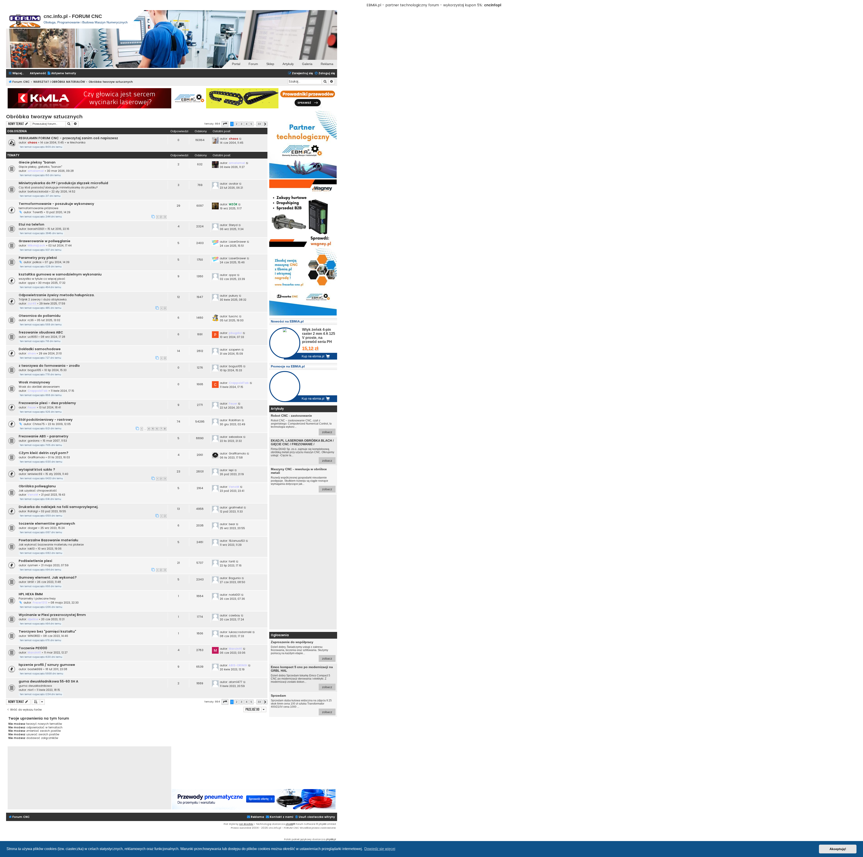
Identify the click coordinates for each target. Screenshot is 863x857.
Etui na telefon (31, 224)
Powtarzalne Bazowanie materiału (48, 540)
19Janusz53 (237, 541)
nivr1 (30, 690)
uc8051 (33, 337)
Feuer (32, 407)
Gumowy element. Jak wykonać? (48, 577)
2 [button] (236, 124)
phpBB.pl (331, 839)
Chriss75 (39, 424)
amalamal (36, 171)
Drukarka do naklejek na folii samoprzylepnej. (58, 507)
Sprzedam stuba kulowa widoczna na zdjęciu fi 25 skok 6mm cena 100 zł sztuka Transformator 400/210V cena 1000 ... (301, 704)
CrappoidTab (38, 391)
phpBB (289, 824)
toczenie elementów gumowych (47, 523)
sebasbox (235, 437)
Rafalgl (33, 511)
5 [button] (251, 124)
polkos (37, 262)
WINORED (34, 636)
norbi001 (234, 595)
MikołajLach (36, 245)
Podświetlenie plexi (35, 561)
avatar (233, 184)
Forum (253, 64)
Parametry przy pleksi (38, 257)
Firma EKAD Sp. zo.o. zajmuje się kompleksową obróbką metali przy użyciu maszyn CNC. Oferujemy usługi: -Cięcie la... (302, 450)
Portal (236, 64)
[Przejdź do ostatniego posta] (240, 139)
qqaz (31, 283)
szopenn (234, 349)
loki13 (31, 548)
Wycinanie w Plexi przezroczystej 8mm (52, 615)
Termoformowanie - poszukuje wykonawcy (56, 203)
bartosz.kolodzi (38, 191)
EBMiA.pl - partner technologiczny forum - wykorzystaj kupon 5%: (425, 5)
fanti (232, 561)
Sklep (270, 64)
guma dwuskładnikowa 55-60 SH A (48, 681)
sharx (32, 353)
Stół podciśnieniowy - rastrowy (46, 419)
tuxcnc (233, 316)
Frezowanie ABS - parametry (43, 436)
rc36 (31, 320)
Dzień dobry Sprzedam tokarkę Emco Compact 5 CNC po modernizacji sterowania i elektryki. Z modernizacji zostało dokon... (302, 677)
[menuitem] (61, 73)
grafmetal (236, 507)
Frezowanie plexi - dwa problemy (47, 403)
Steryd (233, 225)
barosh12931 (36, 229)
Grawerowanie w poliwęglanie (44, 241)
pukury (233, 296)
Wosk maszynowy (34, 382)
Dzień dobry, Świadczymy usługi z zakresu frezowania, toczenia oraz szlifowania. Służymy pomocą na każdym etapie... (301, 650)
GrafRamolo (36, 457)
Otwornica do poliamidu (39, 315)
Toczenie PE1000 (33, 648)
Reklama (327, 64)
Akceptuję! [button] (838, 849)
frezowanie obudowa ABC (41, 332)
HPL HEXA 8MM (31, 594)
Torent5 (38, 212)
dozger (32, 528)
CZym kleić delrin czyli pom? (43, 453)
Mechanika (77, 142)
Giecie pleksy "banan (37, 162)
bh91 (31, 582)
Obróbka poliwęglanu (37, 486)
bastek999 (35, 669)
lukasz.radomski (240, 632)
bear (232, 524)
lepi (231, 470)
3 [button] (241, 124)
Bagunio (235, 578)
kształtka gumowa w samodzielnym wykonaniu (60, 274)
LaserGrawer (237, 242)
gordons (34, 441)
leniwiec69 (35, 474)
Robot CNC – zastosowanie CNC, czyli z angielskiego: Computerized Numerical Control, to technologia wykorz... (301, 424)
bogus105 (34, 370)
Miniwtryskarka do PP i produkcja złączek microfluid (63, 183)
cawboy (234, 615)
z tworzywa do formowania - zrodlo (49, 365)
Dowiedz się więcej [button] (379, 849)
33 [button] (259, 124)
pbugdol (235, 333)
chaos (32, 142)
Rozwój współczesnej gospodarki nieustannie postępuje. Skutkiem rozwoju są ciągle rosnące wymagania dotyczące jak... (301, 479)
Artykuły (288, 64)
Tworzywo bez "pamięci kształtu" (47, 631)
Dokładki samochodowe (40, 349)
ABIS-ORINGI (238, 665)
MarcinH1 (34, 652)
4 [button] (246, 124)
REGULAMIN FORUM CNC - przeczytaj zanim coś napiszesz (68, 138)
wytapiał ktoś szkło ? (37, 469)
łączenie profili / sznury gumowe (47, 664)
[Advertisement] (303, 562)
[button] (225, 124)
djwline (33, 619)
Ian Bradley (246, 824)
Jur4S (32, 303)
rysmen (33, 565)
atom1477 (235, 682)
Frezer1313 (40, 602)
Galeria (307, 64)
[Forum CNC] (25, 19)
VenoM (33, 495)
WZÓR (233, 204)
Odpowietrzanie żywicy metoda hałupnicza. (57, 295)
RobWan (235, 420)
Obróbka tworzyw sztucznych (44, 116)
